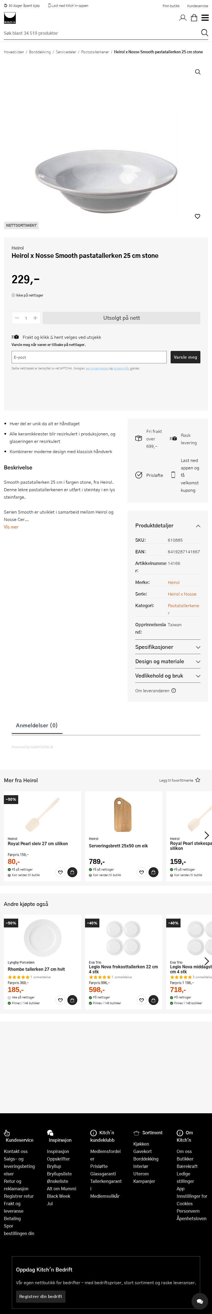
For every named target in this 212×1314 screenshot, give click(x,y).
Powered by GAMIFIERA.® (32, 746)
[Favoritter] (60, 872)
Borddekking (40, 52)
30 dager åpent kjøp (24, 5)
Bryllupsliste (59, 1173)
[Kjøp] (72, 872)
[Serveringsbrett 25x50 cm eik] (123, 814)
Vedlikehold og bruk (159, 675)
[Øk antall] (35, 318)
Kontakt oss (16, 1151)
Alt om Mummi (61, 1188)
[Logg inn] (183, 18)
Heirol (18, 248)
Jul (50, 1203)
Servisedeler (66, 52)
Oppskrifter (58, 1159)
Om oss (184, 1151)
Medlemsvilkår (105, 1196)
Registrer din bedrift (40, 1296)
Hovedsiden (14, 52)
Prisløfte (154, 475)
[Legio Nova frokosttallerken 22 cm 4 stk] (123, 938)
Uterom (141, 1173)
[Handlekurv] (194, 18)
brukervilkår (121, 368)
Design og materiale (159, 661)
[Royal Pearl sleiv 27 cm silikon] (42, 814)
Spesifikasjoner (154, 647)
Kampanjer (144, 1181)
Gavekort (142, 1151)
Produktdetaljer (154, 525)
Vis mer (11, 527)
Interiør (140, 1166)
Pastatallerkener (95, 52)
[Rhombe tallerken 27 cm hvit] (42, 938)
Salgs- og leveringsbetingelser (19, 1166)
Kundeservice (197, 5)
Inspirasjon (58, 1151)
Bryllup (54, 1166)
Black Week (58, 1196)
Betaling (12, 1218)
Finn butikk (171, 5)
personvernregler (97, 368)
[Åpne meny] (205, 18)
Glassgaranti (103, 1173)
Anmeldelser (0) (37, 725)
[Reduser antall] (17, 318)
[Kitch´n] (10, 18)
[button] (197, 216)
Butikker (185, 1159)
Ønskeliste (57, 1181)
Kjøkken (141, 1144)
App (180, 1188)
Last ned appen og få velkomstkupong (190, 475)
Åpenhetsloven (191, 1218)
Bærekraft (187, 1166)
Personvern (188, 1211)
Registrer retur (19, 1196)
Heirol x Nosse (182, 594)
